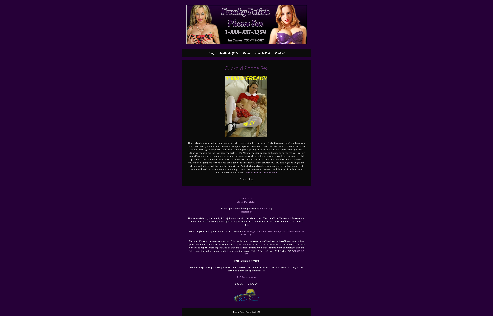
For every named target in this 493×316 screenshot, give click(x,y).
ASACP (242, 198)
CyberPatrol (264, 208)
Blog (211, 53)
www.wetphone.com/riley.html (261, 172)
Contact (280, 53)
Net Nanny (246, 211)
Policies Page (248, 231)
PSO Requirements (246, 277)
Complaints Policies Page (268, 231)
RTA (250, 198)
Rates (246, 53)
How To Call (262, 53)
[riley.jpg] (246, 136)
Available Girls (228, 53)
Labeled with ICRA (246, 201)
